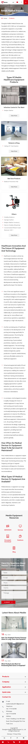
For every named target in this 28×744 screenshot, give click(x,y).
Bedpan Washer (8, 110)
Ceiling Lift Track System (11, 146)
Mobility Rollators (9, 217)
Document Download (7, 541)
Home (5, 18)
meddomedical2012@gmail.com (15, 704)
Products (11, 18)
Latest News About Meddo (14, 613)
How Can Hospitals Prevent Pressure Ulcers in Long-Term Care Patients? (13, 638)
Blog (14, 552)
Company (5, 682)
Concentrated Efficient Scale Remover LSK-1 (12, 229)
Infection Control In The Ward (14, 107)
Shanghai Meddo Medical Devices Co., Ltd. (14, 729)
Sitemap (9, 734)
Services (20, 530)
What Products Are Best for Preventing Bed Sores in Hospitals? (13, 664)
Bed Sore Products (14, 178)
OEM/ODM (7, 530)
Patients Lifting (14, 143)
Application (6, 687)
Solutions (20, 540)
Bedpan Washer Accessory (12, 222)
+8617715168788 (11, 714)
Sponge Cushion (9, 220)
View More (14, 115)
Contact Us (6, 697)
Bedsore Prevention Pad (11, 181)
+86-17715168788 (11, 709)
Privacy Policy (17, 734)
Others (14, 214)
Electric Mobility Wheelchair (12, 225)
